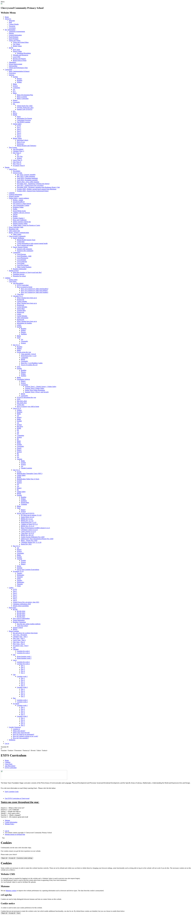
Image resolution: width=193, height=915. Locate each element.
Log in (7, 743)
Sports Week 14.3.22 (27, 517)
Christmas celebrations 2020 (22, 604)
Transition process (18, 274)
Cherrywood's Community (17, 236)
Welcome (12, 20)
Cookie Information (11, 822)
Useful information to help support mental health (32, 243)
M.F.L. (15, 113)
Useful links (21, 241)
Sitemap (7, 820)
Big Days (20, 426)
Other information (22, 318)
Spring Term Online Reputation (35, 390)
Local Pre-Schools (23, 265)
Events (19, 472)
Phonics (19, 78)
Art (14, 89)
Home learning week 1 (24, 656)
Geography (16, 102)
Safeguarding (13, 66)
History (15, 100)
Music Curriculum (22, 98)
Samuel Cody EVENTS (24, 109)
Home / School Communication (19, 232)
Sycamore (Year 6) (19, 165)
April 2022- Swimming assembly (27, 180)
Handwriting (25, 502)
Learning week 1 (22, 676)
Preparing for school (19, 276)
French (19, 448)
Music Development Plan (25, 95)
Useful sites (20, 405)
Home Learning (14, 631)
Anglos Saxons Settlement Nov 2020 (32, 537)
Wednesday (20, 575)
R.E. (14, 111)
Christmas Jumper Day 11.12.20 (31, 542)
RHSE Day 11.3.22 (27, 520)
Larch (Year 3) (17, 160)
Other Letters (17, 234)
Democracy (20, 144)
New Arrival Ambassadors (21, 618)
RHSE (23, 359)
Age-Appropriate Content (21, 205)
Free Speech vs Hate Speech (22, 203)
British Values (17, 46)
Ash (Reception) (18, 149)
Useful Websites (22, 307)
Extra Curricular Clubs (16, 227)
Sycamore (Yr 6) (18, 571)
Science (15, 86)
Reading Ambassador (19, 269)
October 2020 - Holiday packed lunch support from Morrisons (36, 189)
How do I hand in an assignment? (23, 734)
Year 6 (19, 136)
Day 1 (23, 665)
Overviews (12, 73)
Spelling (23, 376)
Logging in (16, 729)
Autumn (19, 459)
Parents (7, 167)
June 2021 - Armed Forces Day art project (30, 185)
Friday (19, 578)
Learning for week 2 (23, 653)
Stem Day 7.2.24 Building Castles (32, 363)
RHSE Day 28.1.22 (27, 535)
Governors (12, 28)
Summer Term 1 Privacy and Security (37, 392)
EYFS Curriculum (23, 285)
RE (18, 430)
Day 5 (23, 673)
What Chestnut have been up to (27, 298)
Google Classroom (15, 727)
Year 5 (19, 135)
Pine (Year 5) (17, 164)
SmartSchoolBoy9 (19, 202)
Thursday (20, 577)
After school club (14, 231)
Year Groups (13, 147)
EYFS (19, 126)
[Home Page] (1, 4)
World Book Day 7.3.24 (28, 356)
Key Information (10, 29)
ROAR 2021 (21, 616)
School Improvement (15, 64)
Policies (11, 33)
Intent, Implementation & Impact (19, 71)
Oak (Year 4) (17, 162)
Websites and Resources (20, 55)
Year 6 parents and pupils (25, 245)
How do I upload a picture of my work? (25, 736)
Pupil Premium (13, 37)
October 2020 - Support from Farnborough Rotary (33, 191)
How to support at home (24, 287)
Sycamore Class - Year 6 (20, 645)
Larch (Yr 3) (17, 408)
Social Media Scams (19, 211)
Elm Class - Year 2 (19, 638)
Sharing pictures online (20, 223)
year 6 (15, 600)
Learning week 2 (22, 687)
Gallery (11, 587)
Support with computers (24, 249)
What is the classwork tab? (21, 732)
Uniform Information (15, 194)
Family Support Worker (20, 247)
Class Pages (12, 281)
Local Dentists (21, 260)
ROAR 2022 (21, 615)
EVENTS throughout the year (26, 397)
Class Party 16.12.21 (27, 533)
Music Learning (22, 97)
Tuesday (19, 573)
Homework (20, 299)
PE (18, 439)
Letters (19, 314)
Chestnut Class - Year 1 (20, 636)
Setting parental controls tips (22, 222)
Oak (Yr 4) (16, 470)
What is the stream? (19, 731)
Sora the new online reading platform (28, 624)
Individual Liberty (22, 140)
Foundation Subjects (23, 379)
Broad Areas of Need (19, 60)
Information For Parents (24, 118)
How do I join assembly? (21, 738)
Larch (15, 660)
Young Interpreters (19, 620)
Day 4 (23, 671)
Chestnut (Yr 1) (18, 296)
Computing (16, 87)
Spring (19, 566)
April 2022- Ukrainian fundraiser (27, 178)
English (15, 77)
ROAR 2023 (21, 613)
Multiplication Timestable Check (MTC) (29, 473)
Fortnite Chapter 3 (18, 218)
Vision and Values (14, 40)
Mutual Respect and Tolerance (26, 145)
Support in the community (25, 251)
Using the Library (22, 626)
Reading (19, 80)
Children (7, 278)
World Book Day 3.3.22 (28, 522)
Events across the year (24, 352)
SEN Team (16, 49)
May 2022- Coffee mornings (26, 176)
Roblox (15, 216)
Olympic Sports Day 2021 (25, 107)
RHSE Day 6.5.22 (27, 519)
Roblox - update (18, 200)
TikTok (15, 214)
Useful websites (22, 301)
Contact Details (14, 24)
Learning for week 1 (23, 651)
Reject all (4, 858)
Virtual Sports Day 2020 (24, 106)
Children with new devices (21, 212)
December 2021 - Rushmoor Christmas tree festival (33, 183)
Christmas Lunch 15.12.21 (29, 530)
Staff (10, 22)
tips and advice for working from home (25, 633)
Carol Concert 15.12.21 (28, 531)
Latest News (13, 169)
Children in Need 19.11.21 (29, 524)
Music (15, 93)
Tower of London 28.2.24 (29, 365)
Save (18, 913)
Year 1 (19, 127)
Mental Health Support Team (26, 240)
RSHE (15, 115)
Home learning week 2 (24, 658)
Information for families (24, 323)
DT (18, 155)
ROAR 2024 (21, 611)
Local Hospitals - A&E (24, 256)
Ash (14, 647)
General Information (15, 35)
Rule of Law (21, 142)
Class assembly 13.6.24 (28, 354)
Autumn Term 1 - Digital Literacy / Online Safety (40, 386)
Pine (14, 698)
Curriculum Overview (24, 120)
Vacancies (12, 26)
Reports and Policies (19, 58)
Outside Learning (26, 468)
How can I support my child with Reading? (34, 289)
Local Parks (20, 263)
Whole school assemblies (21, 606)
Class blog (20, 294)
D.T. (14, 91)
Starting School (14, 270)
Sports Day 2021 (26, 544)
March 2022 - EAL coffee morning (28, 182)
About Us (8, 19)
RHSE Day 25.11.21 (27, 526)
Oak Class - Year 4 (19, 642)
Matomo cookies (11, 890)
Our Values (16, 44)
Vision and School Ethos (21, 42)
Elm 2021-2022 (22, 401)
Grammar (24, 504)
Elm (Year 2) (17, 153)
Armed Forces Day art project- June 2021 (26, 602)
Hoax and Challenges (20, 220)
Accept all (12, 858)
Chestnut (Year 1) (18, 151)
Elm (14, 655)
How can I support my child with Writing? (34, 290)
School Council (18, 627)
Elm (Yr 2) (16, 345)
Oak (14, 674)
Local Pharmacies (22, 258)
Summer (19, 568)
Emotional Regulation (24, 53)
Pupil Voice (12, 607)
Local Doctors (21, 254)
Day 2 (23, 667)
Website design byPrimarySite (15, 834)
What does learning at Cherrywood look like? (27, 272)
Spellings (24, 334)
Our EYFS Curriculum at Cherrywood (17, 798)
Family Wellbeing (18, 238)
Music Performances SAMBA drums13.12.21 (35, 528)
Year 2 (19, 129)
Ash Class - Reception (20, 635)
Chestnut (15, 649)
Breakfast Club (13, 229)
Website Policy (9, 824)
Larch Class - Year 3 (19, 640)
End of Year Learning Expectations (28, 569)
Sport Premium (13, 39)
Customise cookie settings (24, 858)
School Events (17, 173)
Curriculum (8, 69)
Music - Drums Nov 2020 (29, 540)
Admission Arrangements (17, 31)
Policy (19, 116)
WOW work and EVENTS (25, 513)
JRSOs (15, 629)
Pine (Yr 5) (16, 546)
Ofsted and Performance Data (18, 68)
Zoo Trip (20, 156)
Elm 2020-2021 (22, 403)
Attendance (12, 62)
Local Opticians (22, 261)
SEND (11, 48)
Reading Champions (19, 622)
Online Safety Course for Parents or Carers (26, 225)
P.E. (14, 104)
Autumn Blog (21, 310)
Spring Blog (21, 308)
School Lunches (14, 196)
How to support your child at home (28, 406)
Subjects (11, 75)
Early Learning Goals (11, 791)
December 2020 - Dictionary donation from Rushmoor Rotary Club (38, 187)
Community (16, 252)
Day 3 (23, 669)
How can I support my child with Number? (34, 292)
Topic (19, 337)
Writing (19, 82)
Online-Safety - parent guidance (19, 198)
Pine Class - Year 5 (19, 644)
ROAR (15, 609)
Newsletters (16, 171)
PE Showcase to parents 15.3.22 (31, 515)
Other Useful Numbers (24, 267)
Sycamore (16, 703)
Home (7, 17)
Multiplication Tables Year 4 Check (28, 479)
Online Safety (17, 124)
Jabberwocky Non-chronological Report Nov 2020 (37, 539)
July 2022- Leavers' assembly (26, 174)
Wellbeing (12, 740)
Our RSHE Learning (23, 122)
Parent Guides (17, 51)
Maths (15, 84)
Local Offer (16, 57)
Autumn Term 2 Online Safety (34, 388)
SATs (18, 366)
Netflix (15, 209)
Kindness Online (18, 207)
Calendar (12, 193)
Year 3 (19, 131)
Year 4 (19, 133)
